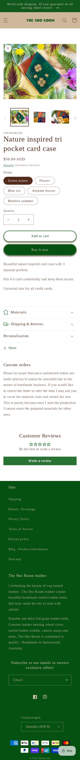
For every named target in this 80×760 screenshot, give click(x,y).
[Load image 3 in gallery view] (60, 117)
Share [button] (13, 347)
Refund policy (19, 539)
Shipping (8, 165)
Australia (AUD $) (38, 726)
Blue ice (14, 190)
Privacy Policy (19, 519)
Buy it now (40, 249)
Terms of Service (21, 529)
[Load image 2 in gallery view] (40, 117)
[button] (5, 20)
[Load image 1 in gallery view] (19, 117)
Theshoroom (44, 758)
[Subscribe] (66, 680)
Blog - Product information (28, 549)
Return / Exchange (22, 509)
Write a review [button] (40, 461)
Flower (44, 180)
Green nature (18, 180)
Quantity (9, 210)
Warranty (15, 559)
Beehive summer (21, 201)
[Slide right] (75, 118)
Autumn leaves (43, 190)
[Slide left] (4, 118)
